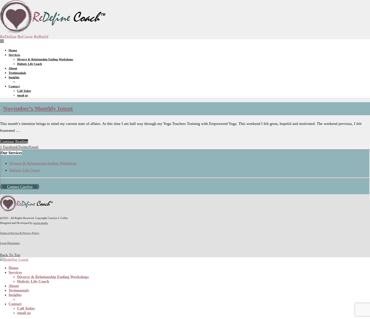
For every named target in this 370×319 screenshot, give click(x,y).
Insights (14, 77)
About (13, 68)
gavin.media (40, 223)
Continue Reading (14, 141)
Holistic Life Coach (29, 64)
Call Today (24, 91)
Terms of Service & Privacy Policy (19, 233)
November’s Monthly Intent (38, 108)
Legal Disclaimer (10, 243)
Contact (14, 86)
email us (22, 95)
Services (14, 55)
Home (13, 50)
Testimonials (17, 73)
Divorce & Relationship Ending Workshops (45, 59)
